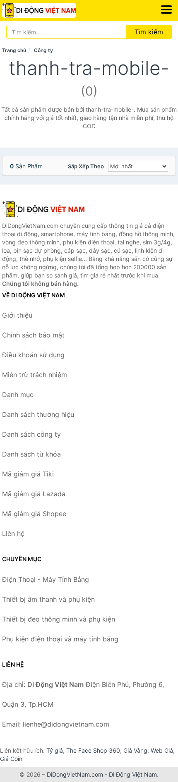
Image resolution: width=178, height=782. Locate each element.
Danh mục (18, 394)
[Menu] (166, 9)
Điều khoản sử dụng (33, 355)
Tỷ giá (54, 750)
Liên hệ (13, 533)
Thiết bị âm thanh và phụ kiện (48, 599)
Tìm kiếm (149, 32)
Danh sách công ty (31, 434)
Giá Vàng (135, 750)
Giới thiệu (17, 315)
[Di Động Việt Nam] (43, 209)
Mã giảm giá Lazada (33, 494)
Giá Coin (11, 758)
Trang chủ (14, 50)
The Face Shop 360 (93, 750)
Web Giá (162, 750)
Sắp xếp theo (86, 166)
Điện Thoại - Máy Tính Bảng (45, 579)
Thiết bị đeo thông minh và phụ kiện (58, 619)
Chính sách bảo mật (33, 335)
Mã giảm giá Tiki (28, 474)
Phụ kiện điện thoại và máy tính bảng (60, 639)
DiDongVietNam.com (75, 774)
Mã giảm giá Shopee (34, 513)
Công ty (43, 50)
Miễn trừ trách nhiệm (34, 375)
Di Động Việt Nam (133, 774)
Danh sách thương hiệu (38, 414)
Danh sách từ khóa (31, 454)
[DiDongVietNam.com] (53, 10)
